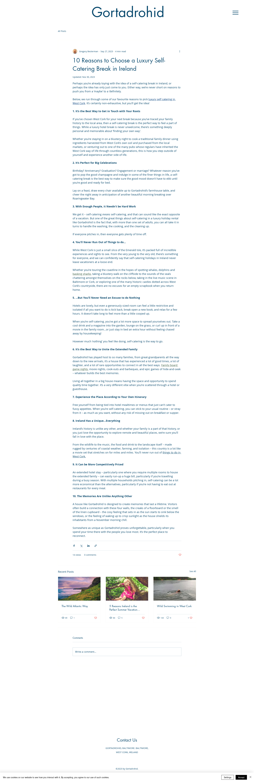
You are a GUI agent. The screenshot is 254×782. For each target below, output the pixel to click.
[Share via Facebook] (74, 545)
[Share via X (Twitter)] (81, 545)
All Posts (62, 31)
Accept (241, 777)
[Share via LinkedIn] (88, 545)
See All (192, 571)
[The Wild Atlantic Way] (79, 589)
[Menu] (235, 12)
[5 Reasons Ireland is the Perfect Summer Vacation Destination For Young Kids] (127, 589)
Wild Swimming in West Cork (174, 606)
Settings (227, 777)
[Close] (250, 777)
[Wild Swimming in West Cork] (174, 589)
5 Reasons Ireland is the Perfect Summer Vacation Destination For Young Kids (124, 607)
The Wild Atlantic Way (75, 606)
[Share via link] (95, 545)
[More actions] (179, 51)
